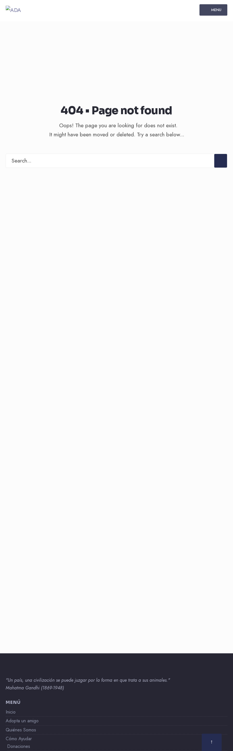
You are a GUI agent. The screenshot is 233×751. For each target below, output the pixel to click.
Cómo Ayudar (19, 738)
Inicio (11, 712)
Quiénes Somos (21, 730)
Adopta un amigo (22, 720)
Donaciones (18, 746)
